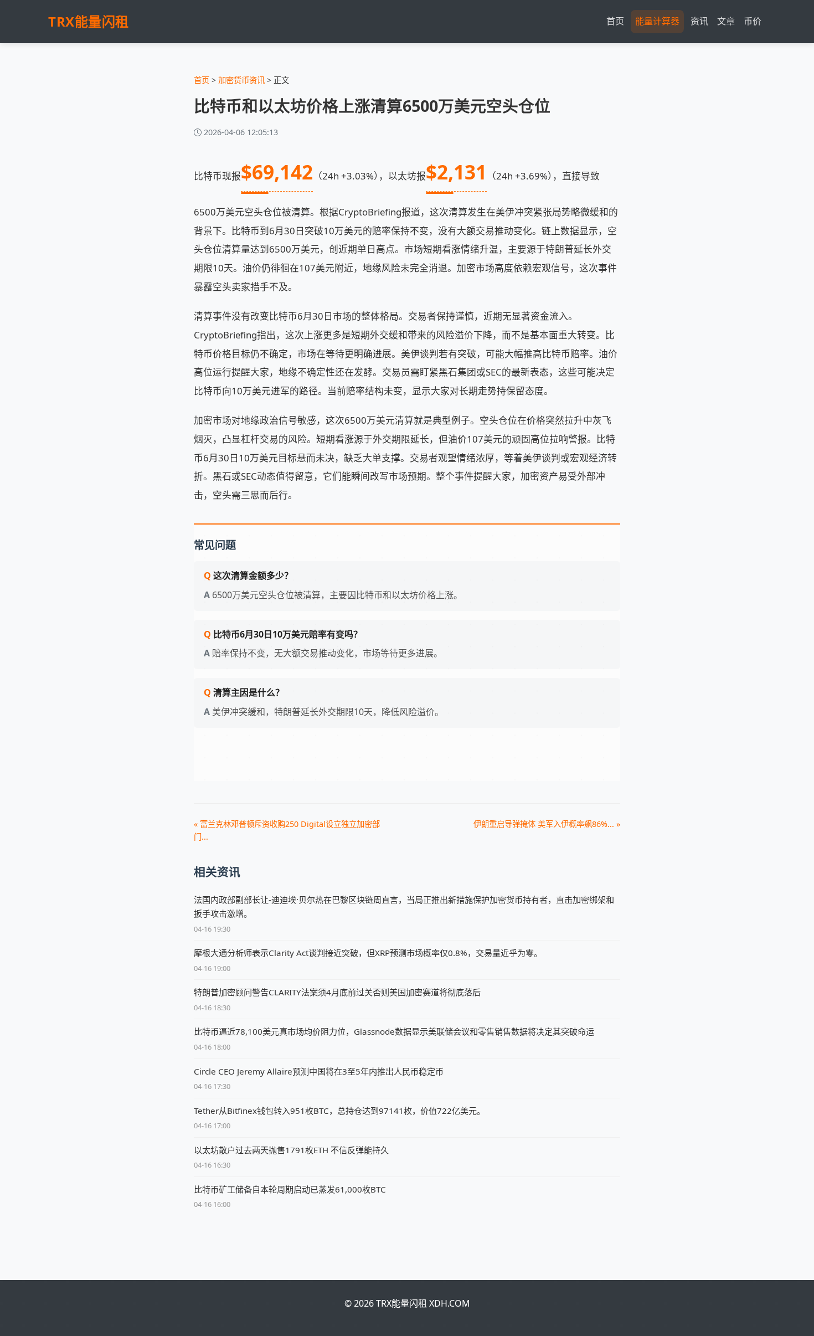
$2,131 (456, 171)
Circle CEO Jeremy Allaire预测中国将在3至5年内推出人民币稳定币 (319, 1071)
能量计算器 (657, 21)
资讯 (699, 21)
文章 (726, 21)
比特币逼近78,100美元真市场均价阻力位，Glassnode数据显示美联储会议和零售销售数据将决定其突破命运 (394, 1031)
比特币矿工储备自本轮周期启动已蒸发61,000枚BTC (290, 1189)
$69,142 (277, 171)
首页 (615, 21)
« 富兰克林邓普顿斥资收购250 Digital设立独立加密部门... (287, 830)
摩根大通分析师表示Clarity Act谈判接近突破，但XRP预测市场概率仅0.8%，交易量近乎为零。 (368, 952)
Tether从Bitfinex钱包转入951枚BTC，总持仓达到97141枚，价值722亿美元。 (339, 1110)
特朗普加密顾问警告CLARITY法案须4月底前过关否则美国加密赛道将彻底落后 (337, 992)
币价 (752, 21)
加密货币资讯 (241, 80)
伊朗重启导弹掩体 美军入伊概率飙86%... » (546, 824)
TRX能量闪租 (88, 21)
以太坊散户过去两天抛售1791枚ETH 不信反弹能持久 (291, 1149)
